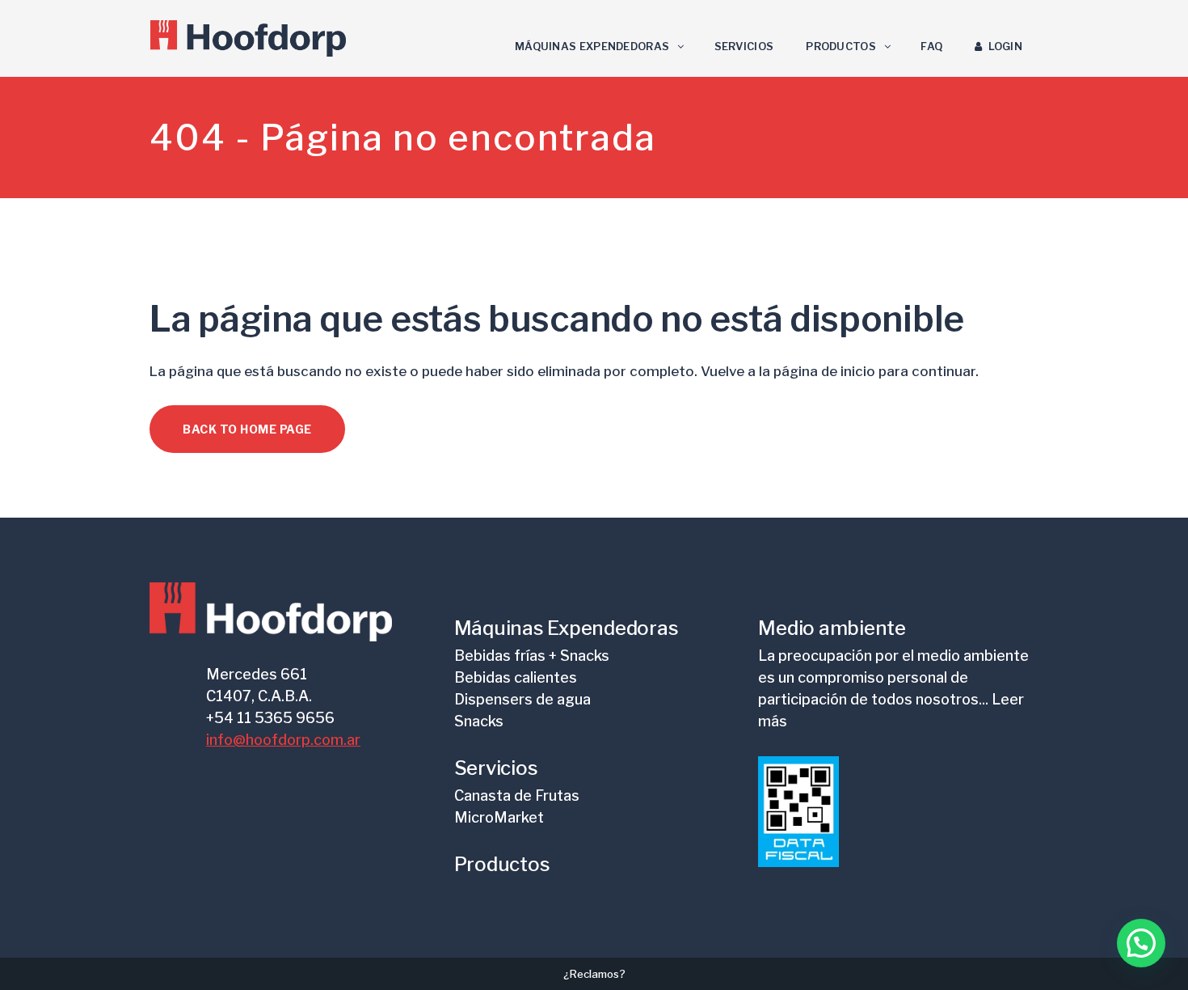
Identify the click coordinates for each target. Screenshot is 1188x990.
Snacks (478, 721)
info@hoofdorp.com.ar (283, 739)
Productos (502, 864)
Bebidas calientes (515, 677)
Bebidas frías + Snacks (531, 655)
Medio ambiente (832, 628)
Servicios (496, 768)
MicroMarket (499, 817)
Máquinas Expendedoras (566, 628)
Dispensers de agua (522, 699)
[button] (1141, 943)
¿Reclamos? (594, 973)
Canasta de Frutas (516, 795)
